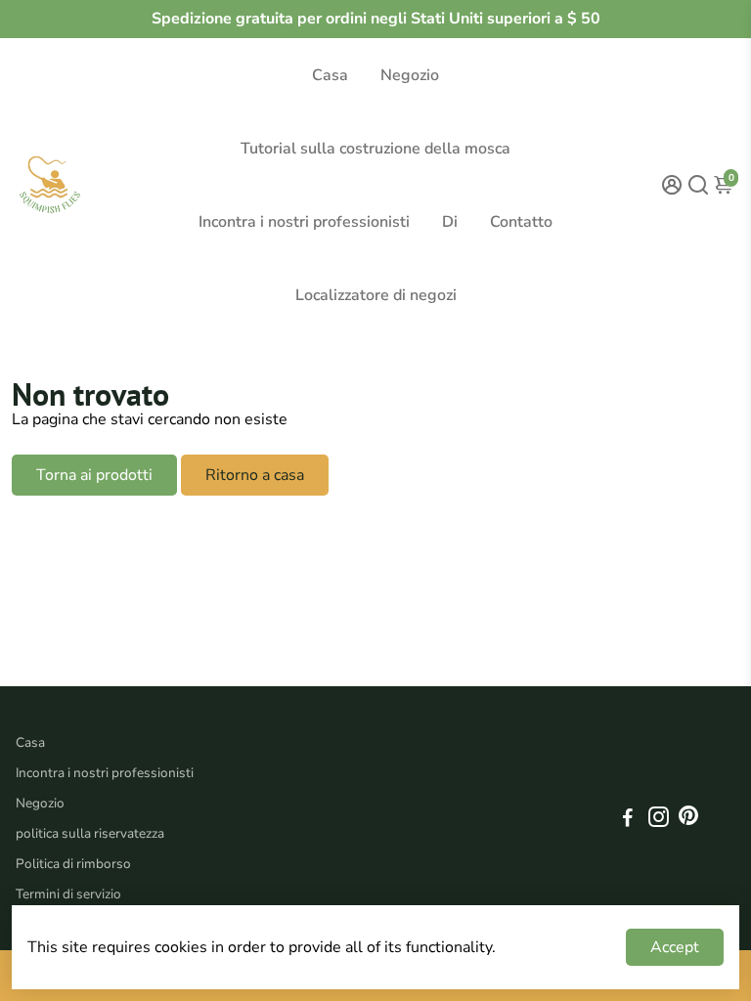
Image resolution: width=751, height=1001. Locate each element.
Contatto (521, 222)
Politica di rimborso (73, 863)
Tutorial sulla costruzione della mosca (375, 148)
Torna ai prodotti (94, 475)
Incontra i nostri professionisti (304, 222)
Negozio (409, 75)
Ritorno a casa (254, 475)
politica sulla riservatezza (90, 833)
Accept (674, 947)
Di (450, 222)
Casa (330, 75)
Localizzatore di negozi (376, 295)
